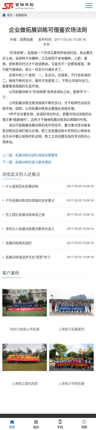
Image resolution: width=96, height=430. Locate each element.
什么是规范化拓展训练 (22, 186)
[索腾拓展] (18, 6)
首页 (10, 15)
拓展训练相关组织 (19, 242)
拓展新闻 (21, 15)
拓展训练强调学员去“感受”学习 (28, 257)
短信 (36, 427)
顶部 (84, 427)
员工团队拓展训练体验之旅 (25, 214)
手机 (60, 427)
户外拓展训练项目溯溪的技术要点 (30, 200)
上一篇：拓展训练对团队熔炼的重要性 (30, 155)
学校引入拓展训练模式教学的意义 (30, 228)
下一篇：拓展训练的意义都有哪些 (26, 162)
